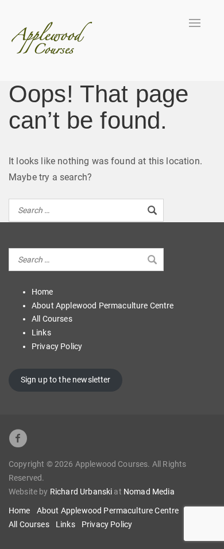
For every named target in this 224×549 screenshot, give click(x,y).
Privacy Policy (57, 346)
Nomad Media (149, 491)
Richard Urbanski (81, 491)
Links (41, 332)
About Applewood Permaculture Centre (103, 305)
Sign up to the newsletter (66, 379)
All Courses (52, 318)
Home (42, 291)
